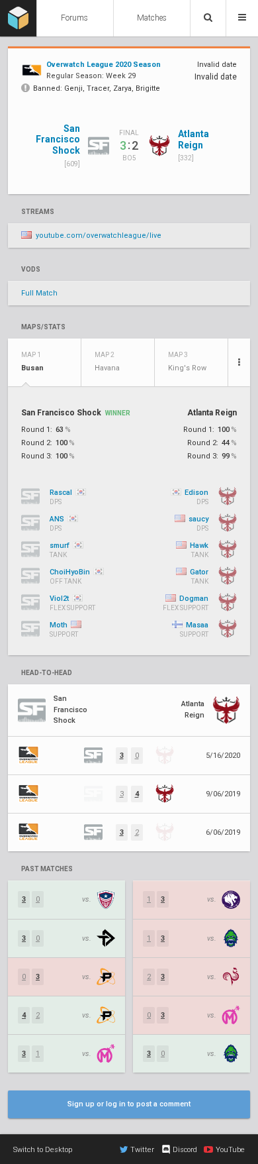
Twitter (142, 1149)
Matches (152, 18)
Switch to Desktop (42, 1149)
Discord (185, 1149)
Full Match (39, 293)
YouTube (230, 1149)
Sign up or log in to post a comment (129, 1104)
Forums (74, 18)
